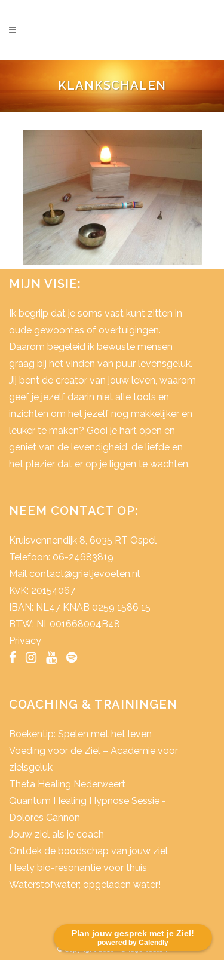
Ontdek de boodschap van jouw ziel (88, 851)
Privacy (25, 640)
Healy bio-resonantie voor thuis (78, 867)
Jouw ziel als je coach (56, 834)
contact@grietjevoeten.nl (84, 573)
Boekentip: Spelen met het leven (80, 734)
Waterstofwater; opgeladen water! (85, 884)
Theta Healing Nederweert (67, 784)
